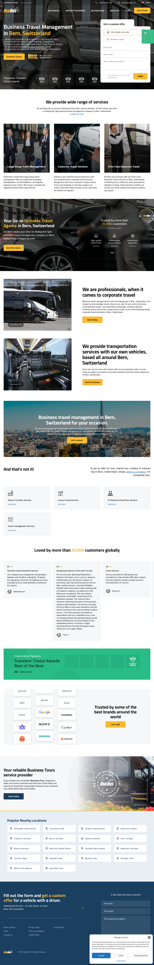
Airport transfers (75, 11)
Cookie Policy (34, 935)
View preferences (141, 955)
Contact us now (76, 114)
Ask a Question (26, 3)
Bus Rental (54, 11)
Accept (101, 955)
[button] (149, 937)
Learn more (114, 246)
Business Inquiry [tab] (117, 39)
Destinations (97, 11)
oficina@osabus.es (128, 3)
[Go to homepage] (12, 9)
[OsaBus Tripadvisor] (148, 37)
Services (114, 11)
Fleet (128, 11)
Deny (121, 955)
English (147, 2)
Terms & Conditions (36, 931)
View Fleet (96, 246)
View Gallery (14, 324)
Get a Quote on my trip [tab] (120, 32)
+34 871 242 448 (105, 3)
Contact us (132, 246)
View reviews (26, 672)
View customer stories (114, 228)
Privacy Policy (121, 961)
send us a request (136, 471)
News (6, 931)
